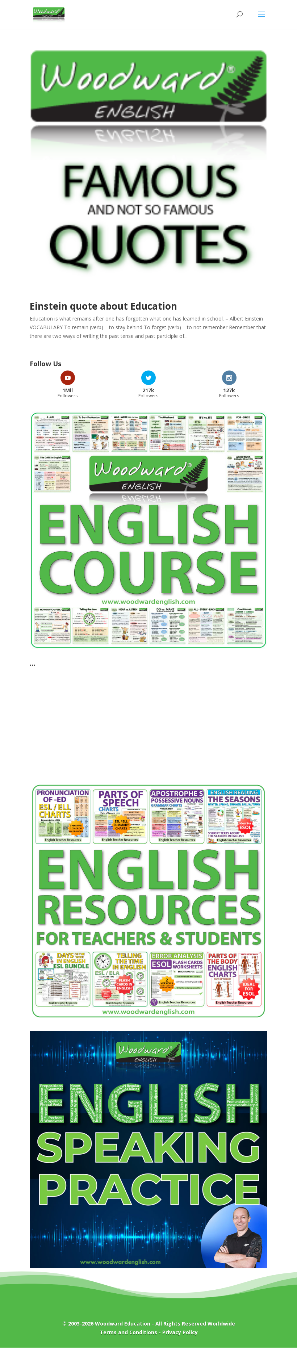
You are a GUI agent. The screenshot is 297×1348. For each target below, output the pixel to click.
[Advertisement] (148, 720)
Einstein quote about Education (103, 306)
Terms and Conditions (128, 1332)
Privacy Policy (180, 1332)
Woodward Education (122, 1323)
